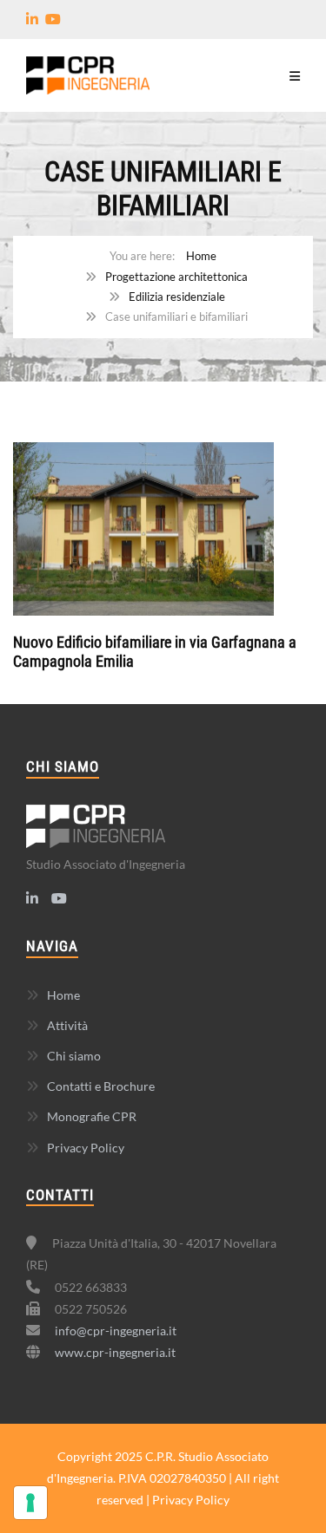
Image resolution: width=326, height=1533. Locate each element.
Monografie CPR (91, 1116)
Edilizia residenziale (177, 296)
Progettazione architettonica (176, 277)
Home (201, 256)
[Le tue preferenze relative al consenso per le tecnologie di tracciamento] (30, 1502)
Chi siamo (74, 1055)
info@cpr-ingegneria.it (115, 1330)
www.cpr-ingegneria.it (115, 1352)
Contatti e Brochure (101, 1086)
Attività (67, 1025)
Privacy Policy (85, 1147)
